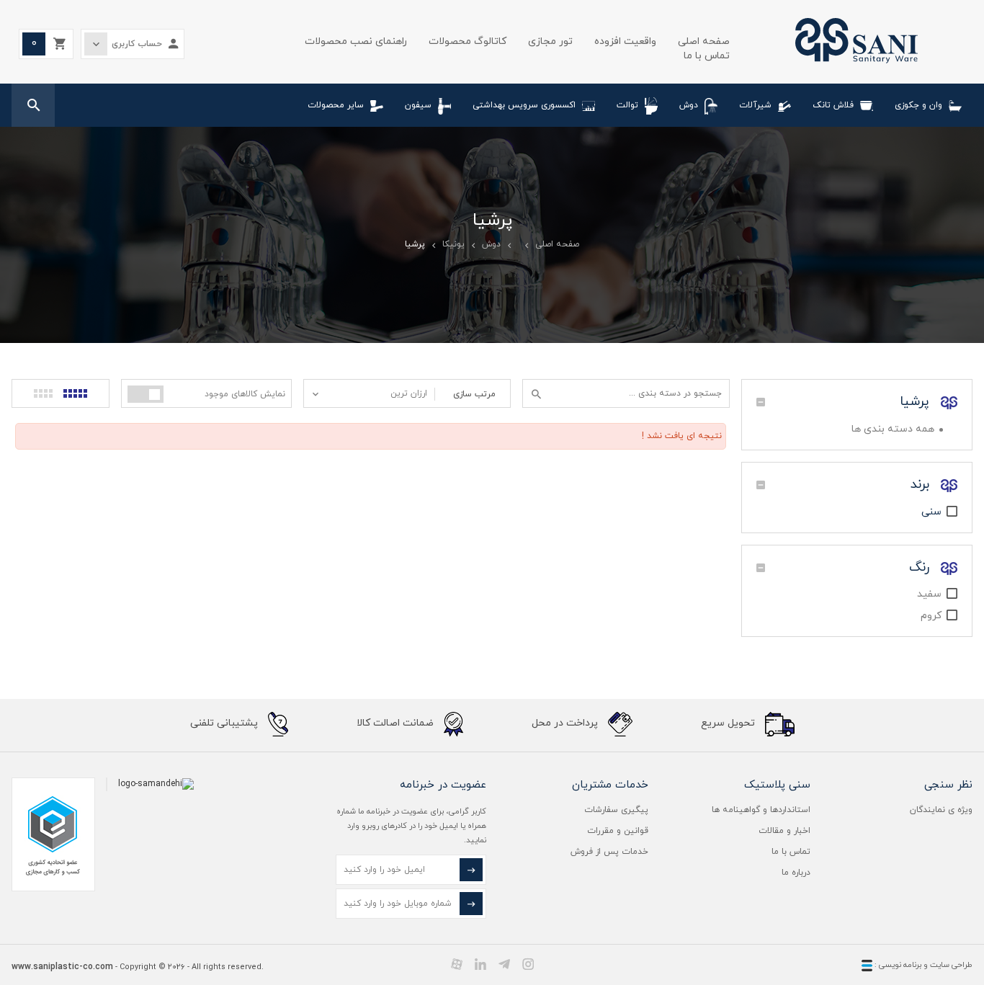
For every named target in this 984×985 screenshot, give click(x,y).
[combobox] (369, 393)
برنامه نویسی (899, 965)
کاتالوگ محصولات (467, 41)
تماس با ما (707, 56)
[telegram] (504, 964)
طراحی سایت (951, 965)
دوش (688, 105)
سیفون (418, 105)
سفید (929, 594)
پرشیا (917, 402)
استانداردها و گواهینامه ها (761, 810)
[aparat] (456, 964)
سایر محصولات (336, 105)
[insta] (528, 964)
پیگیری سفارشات (616, 810)
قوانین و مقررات (617, 831)
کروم (931, 616)
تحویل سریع (729, 723)
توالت (627, 105)
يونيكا (453, 244)
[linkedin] (480, 964)
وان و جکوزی (918, 105)
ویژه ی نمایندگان (941, 810)
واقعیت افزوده (625, 41)
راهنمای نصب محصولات (356, 41)
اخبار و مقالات (784, 831)
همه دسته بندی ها (892, 429)
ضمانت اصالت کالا (397, 723)
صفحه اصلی (704, 41)
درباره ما (796, 872)
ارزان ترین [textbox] (408, 393)
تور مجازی (550, 41)
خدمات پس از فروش (609, 851)
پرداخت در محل (566, 723)
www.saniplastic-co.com (62, 967)
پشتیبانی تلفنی (225, 723)
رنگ (921, 567)
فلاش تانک (833, 105)
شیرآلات (755, 105)
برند (922, 485)
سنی (931, 512)
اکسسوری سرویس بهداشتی (524, 105)
